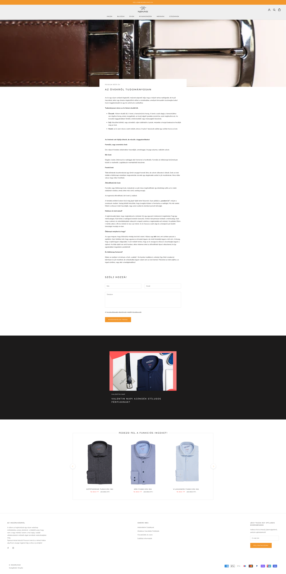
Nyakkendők (145, 16)
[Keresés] (274, 10)
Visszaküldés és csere (144, 535)
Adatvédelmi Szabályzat (145, 527)
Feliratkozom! (260, 545)
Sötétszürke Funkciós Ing (99, 489)
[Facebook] (8, 547)
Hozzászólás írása (118, 319)
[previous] (72, 466)
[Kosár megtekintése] (279, 9)
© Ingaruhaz (15, 565)
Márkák (161, 16)
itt (130, 196)
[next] (213, 466)
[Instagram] (13, 547)
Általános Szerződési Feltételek (148, 531)
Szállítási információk (144, 538)
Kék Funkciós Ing (143, 489)
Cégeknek (174, 16)
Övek (132, 16)
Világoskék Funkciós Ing (186, 489)
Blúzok (121, 16)
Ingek (110, 16)
